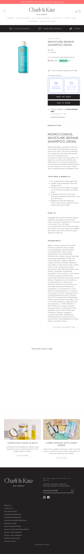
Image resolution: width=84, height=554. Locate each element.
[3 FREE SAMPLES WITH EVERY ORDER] (61, 429)
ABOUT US (7, 505)
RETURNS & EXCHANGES (12, 514)
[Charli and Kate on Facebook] (48, 497)
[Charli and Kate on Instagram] (44, 497)
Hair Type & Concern (41, 18)
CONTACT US (8, 508)
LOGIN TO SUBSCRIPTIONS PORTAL (16, 529)
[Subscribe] (72, 490)
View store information (58, 117)
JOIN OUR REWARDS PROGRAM (15, 520)
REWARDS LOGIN (10, 523)
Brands (10, 18)
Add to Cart (63, 97)
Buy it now (63, 103)
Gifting (67, 18)
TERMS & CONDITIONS (12, 538)
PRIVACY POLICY (10, 541)
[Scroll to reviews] (64, 65)
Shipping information (63, 327)
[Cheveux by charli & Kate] (22, 429)
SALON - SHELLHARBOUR (13, 535)
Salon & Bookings (48, 21)
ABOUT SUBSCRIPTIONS (12, 526)
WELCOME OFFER (10, 511)
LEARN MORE (22, 455)
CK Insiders (33, 21)
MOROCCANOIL (54, 38)
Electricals (57, 18)
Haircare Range (23, 18)
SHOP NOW (61, 458)
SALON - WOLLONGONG (12, 532)
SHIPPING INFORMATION (12, 517)
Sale (74, 18)
